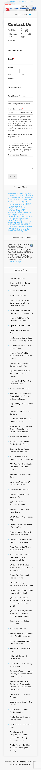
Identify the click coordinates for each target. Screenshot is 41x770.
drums (23, 197)
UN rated (13, 228)
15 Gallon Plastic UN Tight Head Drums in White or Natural (20, 373)
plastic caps (17, 219)
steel (14, 225)
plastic (12, 216)
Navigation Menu (21, 15)
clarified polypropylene (18, 195)
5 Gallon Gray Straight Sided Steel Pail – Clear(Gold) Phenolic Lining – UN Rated (21, 613)
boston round (18, 194)
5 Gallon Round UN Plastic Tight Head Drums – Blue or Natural (21, 355)
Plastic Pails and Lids (18, 295)
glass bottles (17, 202)
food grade (27, 199)
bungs (25, 194)
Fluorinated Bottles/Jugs (19, 489)
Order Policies (27, 1)
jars (22, 212)
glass (10, 202)
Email (11, 59)
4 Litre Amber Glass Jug (19, 389)
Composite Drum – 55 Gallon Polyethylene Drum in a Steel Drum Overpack (21, 674)
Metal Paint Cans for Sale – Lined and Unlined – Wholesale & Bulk (20, 557)
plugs (22, 223)
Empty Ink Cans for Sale (19, 437)
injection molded (14, 212)
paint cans (25, 214)
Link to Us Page (15, 262)
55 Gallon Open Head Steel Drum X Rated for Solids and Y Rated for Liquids (21, 396)
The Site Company (19, 761)
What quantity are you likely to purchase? (20, 135)
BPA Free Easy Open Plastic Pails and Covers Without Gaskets (21, 467)
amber (10, 194)
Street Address (15, 87)
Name (11, 68)
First (9, 74)
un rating (21, 229)
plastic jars (20, 220)
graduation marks (18, 204)
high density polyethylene (17, 208)
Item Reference (15, 109)
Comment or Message (18, 155)
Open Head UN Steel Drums (21, 326)
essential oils (29, 197)
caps (29, 194)
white (27, 229)
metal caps (14, 214)
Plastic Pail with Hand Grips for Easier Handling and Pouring (20, 748)
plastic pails (14, 222)
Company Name (15, 50)
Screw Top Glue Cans (18, 629)
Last (23, 74)
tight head (22, 227)
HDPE (27, 204)
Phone (11, 79)
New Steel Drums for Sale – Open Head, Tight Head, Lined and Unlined (20, 303)
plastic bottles (22, 217)
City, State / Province (17, 96)
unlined (29, 227)
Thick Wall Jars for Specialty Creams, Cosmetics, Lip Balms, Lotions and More (21, 429)
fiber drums (16, 199)
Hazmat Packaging (17, 278)
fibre (20, 199)
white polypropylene (17, 231)
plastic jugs (28, 221)
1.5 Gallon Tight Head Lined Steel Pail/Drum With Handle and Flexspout (21, 567)
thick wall (15, 226)
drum (19, 197)
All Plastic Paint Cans (18, 291)
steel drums (21, 225)
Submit (13, 176)
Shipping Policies (14, 1)
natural (19, 214)
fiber (10, 199)
